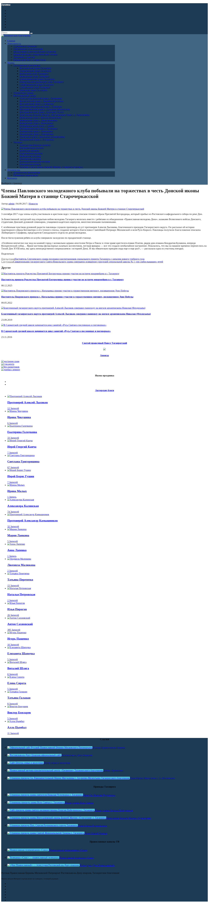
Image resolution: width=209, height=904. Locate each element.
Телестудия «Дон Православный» (97, 865)
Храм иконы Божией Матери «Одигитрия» (128, 818)
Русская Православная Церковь (108, 747)
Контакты (12, 178)
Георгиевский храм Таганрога (35, 71)
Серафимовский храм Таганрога (37, 84)
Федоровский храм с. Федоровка (37, 139)
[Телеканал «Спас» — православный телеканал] (33, 857)
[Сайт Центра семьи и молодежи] (25, 762)
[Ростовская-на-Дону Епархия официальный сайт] (34, 755)
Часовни (17, 142)
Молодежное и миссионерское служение (34, 51)
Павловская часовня (30, 159)
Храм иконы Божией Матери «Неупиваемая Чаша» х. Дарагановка (54, 115)
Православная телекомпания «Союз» (68, 850)
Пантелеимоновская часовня (35, 161)
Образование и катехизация (28, 49)
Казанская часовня (29, 150)
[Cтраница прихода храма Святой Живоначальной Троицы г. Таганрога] (45, 833)
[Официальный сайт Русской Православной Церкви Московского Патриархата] (49, 747)
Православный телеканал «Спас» (76, 857)
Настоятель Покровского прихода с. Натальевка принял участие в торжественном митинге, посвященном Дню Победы (67, 296)
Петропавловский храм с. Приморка (39, 128)
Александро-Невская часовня (35, 145)
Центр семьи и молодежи (57, 763)
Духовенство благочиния (26, 172)
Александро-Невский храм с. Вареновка (41, 98)
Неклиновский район (24, 95)
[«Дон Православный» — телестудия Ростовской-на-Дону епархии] (43, 865)
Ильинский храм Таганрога (34, 73)
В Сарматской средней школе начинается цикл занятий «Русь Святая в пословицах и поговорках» (56, 331)
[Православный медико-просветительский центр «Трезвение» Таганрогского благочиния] (55, 770)
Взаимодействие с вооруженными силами (35, 54)
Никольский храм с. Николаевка (36, 123)
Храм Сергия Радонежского (92, 825)
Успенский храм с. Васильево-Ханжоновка (42, 137)
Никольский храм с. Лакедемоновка (38, 120)
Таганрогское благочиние (26, 65)
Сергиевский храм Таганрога (35, 87)
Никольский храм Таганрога (34, 76)
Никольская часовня (30, 156)
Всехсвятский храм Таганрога (35, 68)
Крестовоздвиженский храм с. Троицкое (41, 106)
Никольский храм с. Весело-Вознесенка (40, 117)
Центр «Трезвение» (113, 770)
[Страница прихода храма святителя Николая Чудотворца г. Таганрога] (45, 794)
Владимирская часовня (32, 148)
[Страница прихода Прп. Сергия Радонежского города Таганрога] (42, 825)
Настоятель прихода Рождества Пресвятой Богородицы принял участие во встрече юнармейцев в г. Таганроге (62, 279)
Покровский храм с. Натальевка (36, 131)
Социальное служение (25, 46)
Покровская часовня (30, 164)
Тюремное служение (24, 57)
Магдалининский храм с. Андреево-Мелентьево (45, 109)
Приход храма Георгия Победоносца (114, 810)
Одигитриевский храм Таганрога (37, 79)
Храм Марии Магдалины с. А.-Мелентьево (152, 778)
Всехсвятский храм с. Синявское (37, 104)
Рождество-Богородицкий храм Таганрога (42, 82)
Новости (33, 203)
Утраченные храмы (23, 93)
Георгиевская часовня (31, 153)
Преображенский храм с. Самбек (37, 126)
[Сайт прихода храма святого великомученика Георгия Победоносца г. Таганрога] (51, 810)
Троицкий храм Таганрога (33, 90)
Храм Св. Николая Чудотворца (99, 795)
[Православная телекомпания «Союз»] (28, 850)
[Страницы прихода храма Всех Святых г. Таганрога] (36, 802)
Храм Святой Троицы (95, 833)
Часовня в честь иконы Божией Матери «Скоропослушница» (51, 167)
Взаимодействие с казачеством (29, 60)
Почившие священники (25, 175)
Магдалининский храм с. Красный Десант (42, 112)
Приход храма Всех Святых (79, 802)
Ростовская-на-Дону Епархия (77, 755)
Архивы (5, 4)
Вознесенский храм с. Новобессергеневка (41, 101)
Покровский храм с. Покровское (37, 134)
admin (11, 203)
